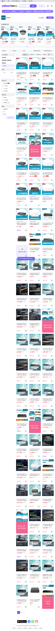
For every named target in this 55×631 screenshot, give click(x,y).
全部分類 (4, 57)
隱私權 (35, 628)
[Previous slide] (17, 63)
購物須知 (25, 628)
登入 (42, 6)
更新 (37, 625)
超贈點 (49, 11)
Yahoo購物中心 (9, 6)
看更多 (28, 11)
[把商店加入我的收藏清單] (26, 255)
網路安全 (31, 628)
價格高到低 (38, 54)
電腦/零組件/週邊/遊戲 (6, 60)
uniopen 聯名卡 (40, 11)
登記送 (21, 11)
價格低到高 (32, 54)
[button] (1, 37)
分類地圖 (40, 628)
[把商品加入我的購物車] (25, 80)
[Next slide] (27, 63)
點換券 (14, 11)
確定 (11, 76)
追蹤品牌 (50, 17)
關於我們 (20, 628)
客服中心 (14, 628)
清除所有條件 (10, 117)
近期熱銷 (44, 54)
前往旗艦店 (41, 17)
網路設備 (4, 63)
